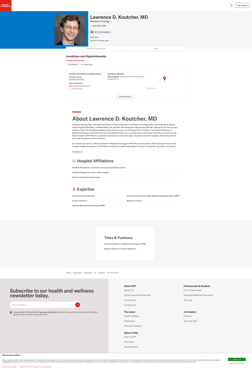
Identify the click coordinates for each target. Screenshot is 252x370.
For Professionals (193, 290)
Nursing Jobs (190, 320)
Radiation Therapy (134, 201)
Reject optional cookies (236, 363)
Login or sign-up (113, 77)
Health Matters (132, 316)
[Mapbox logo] (151, 88)
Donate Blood (131, 346)
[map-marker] (164, 79)
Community (130, 300)
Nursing (188, 300)
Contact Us (130, 304)
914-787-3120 (99, 25)
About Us (129, 290)
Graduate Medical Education (198, 295)
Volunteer (129, 341)
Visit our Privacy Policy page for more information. (36, 367)
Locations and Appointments (96, 49)
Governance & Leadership (137, 295)
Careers (188, 316)
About (156, 49)
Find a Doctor (242, 5)
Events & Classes (133, 325)
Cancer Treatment (79, 201)
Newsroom (129, 320)
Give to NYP (130, 336)
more (107, 40)
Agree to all (236, 359)
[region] (164, 81)
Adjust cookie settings (9, 367)
